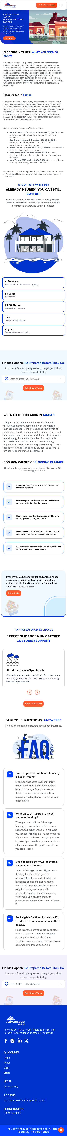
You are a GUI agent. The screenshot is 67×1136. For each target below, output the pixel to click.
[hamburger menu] (61, 5)
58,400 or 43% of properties (18, 80)
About (7, 1062)
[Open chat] (61, 1130)
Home (7, 1057)
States (7, 1072)
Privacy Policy (11, 1086)
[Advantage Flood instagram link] (12, 1040)
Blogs (7, 1067)
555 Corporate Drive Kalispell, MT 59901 (24, 1100)
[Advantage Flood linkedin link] (19, 1040)
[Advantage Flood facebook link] (6, 1041)
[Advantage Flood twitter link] (26, 1041)
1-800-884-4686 (12, 1112)
